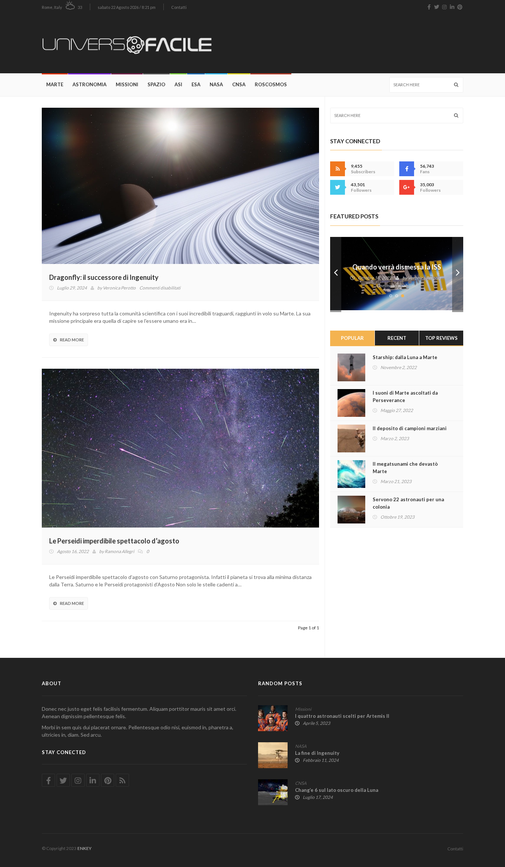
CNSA (238, 84)
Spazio (156, 84)
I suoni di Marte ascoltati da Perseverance (405, 396)
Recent (396, 338)
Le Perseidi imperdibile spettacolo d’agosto (114, 541)
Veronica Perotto (119, 288)
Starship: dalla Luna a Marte (405, 357)
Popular (352, 338)
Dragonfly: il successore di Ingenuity (104, 277)
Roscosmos (271, 84)
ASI (178, 84)
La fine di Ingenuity (317, 753)
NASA (216, 84)
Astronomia (89, 84)
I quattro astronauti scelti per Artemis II (342, 716)
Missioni (127, 84)
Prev (335, 274)
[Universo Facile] (129, 43)
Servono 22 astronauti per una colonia (408, 503)
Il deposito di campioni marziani (410, 428)
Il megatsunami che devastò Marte (405, 467)
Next (457, 274)
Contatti (179, 7)
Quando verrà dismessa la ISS (396, 267)
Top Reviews (441, 338)
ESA (196, 84)
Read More (72, 339)
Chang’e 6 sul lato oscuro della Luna (336, 790)
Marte (54, 84)
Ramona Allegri (119, 551)
